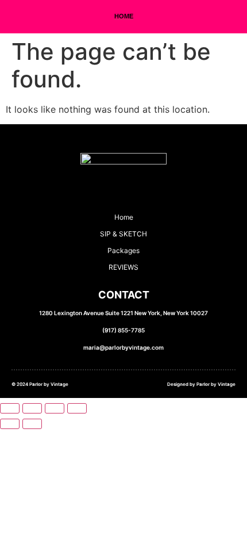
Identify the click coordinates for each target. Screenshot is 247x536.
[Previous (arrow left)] (10, 424)
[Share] (54, 408)
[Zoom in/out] (10, 408)
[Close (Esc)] (77, 408)
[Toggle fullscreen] (32, 408)
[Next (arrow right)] (32, 424)
